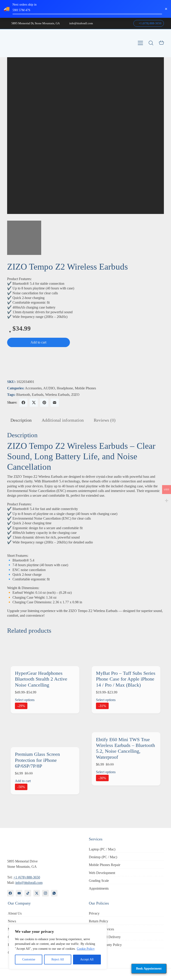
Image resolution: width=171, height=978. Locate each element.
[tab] (21, 420)
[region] (58, 946)
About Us (15, 913)
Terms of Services (101, 929)
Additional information (63, 420)
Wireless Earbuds (57, 394)
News (12, 921)
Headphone (65, 388)
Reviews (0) (105, 420)
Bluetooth (23, 394)
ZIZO (75, 394)
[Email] (55, 403)
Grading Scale (99, 880)
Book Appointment (149, 968)
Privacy (94, 913)
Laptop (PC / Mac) (102, 849)
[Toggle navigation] (140, 43)
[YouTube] (19, 893)
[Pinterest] (44, 403)
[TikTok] (27, 893)
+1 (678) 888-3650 (149, 23)
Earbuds (37, 394)
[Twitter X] (34, 403)
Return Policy (98, 921)
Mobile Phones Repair (104, 865)
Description (21, 420)
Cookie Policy (86, 948)
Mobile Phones (85, 388)
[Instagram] (45, 893)
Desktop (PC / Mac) (103, 857)
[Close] (102, 928)
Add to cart (38, 342)
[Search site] (151, 43)
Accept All (87, 959)
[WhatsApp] (54, 893)
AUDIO (49, 388)
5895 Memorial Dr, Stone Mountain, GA (35, 23)
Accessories (33, 388)
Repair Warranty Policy (105, 945)
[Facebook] (23, 403)
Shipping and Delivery (105, 937)
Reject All (57, 959)
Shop (92, 952)
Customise (28, 959)
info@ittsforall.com (81, 23)
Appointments (99, 888)
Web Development (102, 873)
